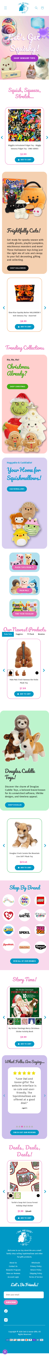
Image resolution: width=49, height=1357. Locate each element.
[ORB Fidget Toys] (8, 930)
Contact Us (13, 1266)
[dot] (17, 1126)
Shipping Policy (36, 1273)
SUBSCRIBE (11, 1302)
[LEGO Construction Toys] (40, 900)
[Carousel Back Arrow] (1, 137)
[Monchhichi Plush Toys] (8, 945)
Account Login (13, 1277)
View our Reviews (13, 1273)
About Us (13, 1263)
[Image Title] (24, 524)
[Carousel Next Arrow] (47, 137)
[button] (6, 8)
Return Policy (35, 1270)
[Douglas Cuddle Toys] (40, 915)
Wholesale (36, 1263)
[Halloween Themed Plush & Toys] (24, 198)
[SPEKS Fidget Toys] (24, 932)
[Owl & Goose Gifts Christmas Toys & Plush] (24, 423)
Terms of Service (36, 1277)
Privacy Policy (35, 1266)
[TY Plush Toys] (8, 915)
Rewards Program (13, 1270)
